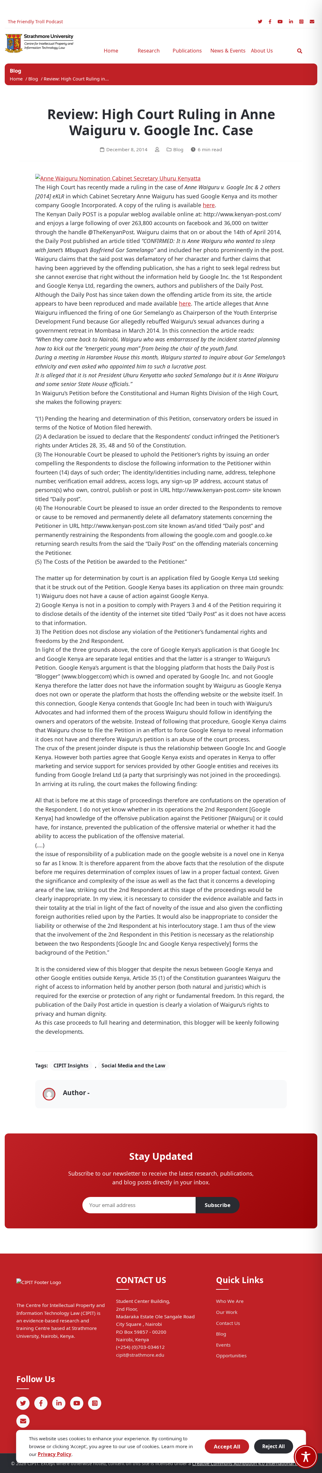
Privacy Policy (54, 1454)
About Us (262, 50)
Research (149, 50)
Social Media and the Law (133, 1065)
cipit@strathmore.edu (140, 1355)
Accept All (227, 1446)
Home (111, 50)
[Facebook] (270, 21)
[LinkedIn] (291, 21)
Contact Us (228, 1323)
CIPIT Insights (70, 1065)
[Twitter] (260, 21)
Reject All (273, 1446)
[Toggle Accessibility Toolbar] (305, 1456)
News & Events (226, 50)
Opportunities (231, 1355)
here (209, 205)
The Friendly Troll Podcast (35, 22)
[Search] (299, 51)
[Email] (312, 21)
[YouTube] (280, 21)
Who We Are (230, 1301)
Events (223, 1345)
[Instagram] (301, 21)
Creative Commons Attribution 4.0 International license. (251, 1463)
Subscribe (217, 1205)
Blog (33, 79)
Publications (187, 50)
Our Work (226, 1312)
